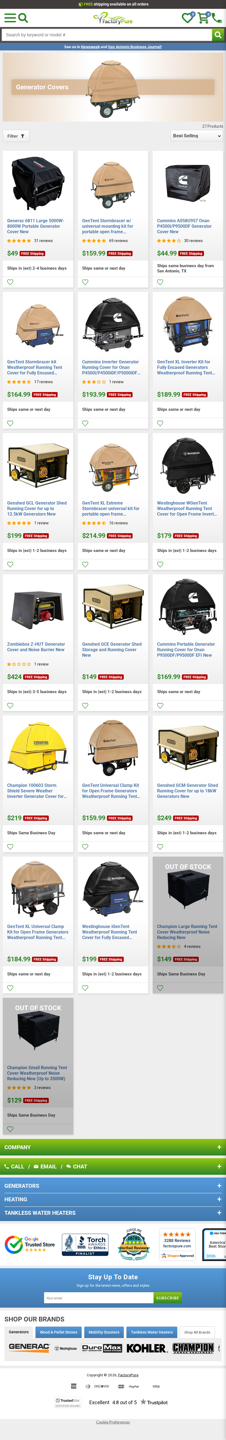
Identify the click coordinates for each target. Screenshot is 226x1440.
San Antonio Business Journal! (135, 47)
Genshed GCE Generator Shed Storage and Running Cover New (112, 650)
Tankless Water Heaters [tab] (152, 1332)
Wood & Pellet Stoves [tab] (58, 1332)
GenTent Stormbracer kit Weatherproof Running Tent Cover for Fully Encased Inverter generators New (34, 367)
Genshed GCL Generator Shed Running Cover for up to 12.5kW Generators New (37, 508)
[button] (10, 18)
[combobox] (107, 35)
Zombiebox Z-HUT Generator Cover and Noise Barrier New (36, 647)
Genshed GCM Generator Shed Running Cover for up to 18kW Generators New (187, 791)
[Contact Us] (217, 18)
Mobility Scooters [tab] (104, 1332)
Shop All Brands (197, 1332)
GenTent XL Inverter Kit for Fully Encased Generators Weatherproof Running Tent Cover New (184, 367)
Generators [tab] (19, 1332)
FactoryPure (128, 1375)
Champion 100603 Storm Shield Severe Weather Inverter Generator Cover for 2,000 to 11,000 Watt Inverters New (37, 791)
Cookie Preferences (113, 1422)
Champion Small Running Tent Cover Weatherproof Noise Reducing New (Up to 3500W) (37, 1073)
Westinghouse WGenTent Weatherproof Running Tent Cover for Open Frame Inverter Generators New (187, 508)
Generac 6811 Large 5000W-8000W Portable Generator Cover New (35, 226)
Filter (12, 135)
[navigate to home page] (113, 18)
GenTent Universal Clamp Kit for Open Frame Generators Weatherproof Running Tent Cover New (110, 791)
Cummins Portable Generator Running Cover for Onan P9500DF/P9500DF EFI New (186, 650)
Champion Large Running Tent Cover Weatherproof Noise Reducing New (187, 932)
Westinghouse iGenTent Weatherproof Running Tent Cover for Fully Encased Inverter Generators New (109, 932)
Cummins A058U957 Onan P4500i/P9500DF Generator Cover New (184, 226)
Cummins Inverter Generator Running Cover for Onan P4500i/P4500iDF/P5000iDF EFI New (110, 367)
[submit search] (218, 35)
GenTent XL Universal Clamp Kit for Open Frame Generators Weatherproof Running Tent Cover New (37, 932)
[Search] (23, 18)
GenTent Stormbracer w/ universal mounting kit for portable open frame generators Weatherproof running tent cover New (107, 226)
